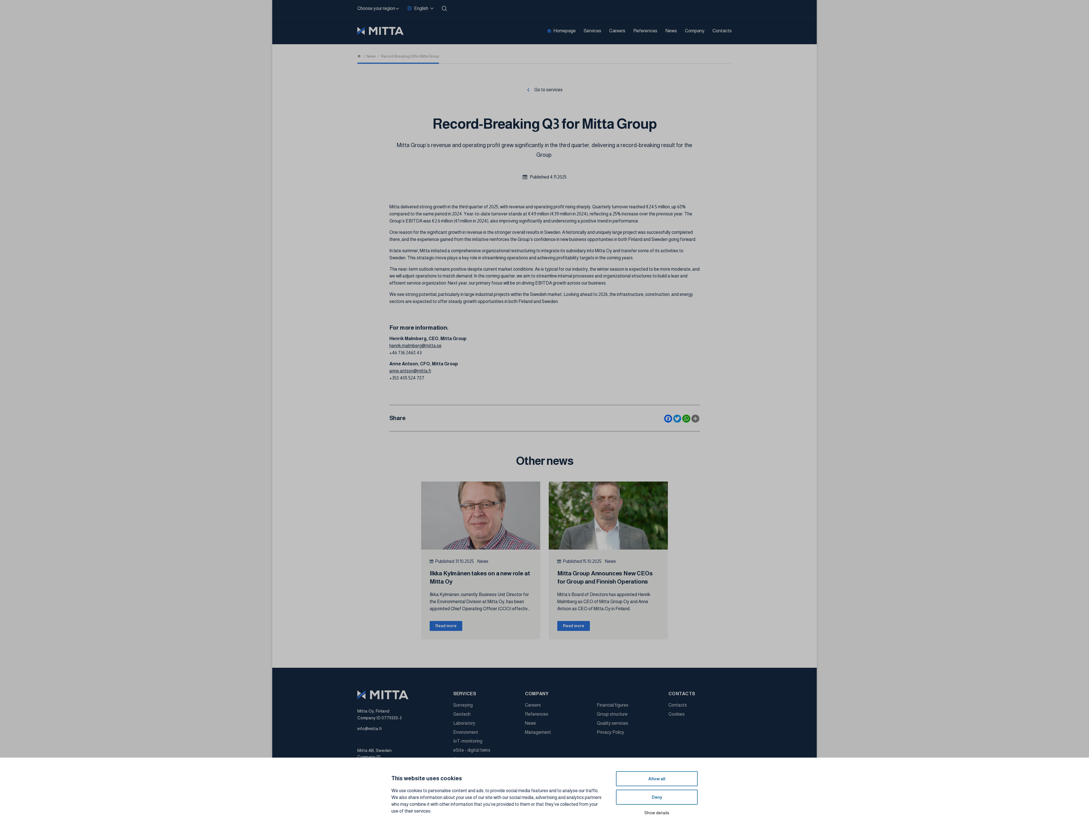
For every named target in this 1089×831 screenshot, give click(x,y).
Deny (657, 797)
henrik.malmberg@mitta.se (415, 345)
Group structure (612, 714)
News (671, 30)
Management (538, 732)
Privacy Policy (610, 732)
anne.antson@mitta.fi (410, 370)
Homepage (564, 30)
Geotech (461, 714)
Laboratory (464, 723)
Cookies (676, 714)
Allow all (656, 778)
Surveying (463, 705)
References (645, 30)
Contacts (722, 30)
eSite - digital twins (471, 750)
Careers (617, 30)
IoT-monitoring (467, 741)
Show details (656, 812)
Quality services (612, 723)
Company (694, 30)
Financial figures (612, 705)
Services (592, 30)
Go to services (548, 89)
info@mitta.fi (369, 728)
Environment (465, 732)
